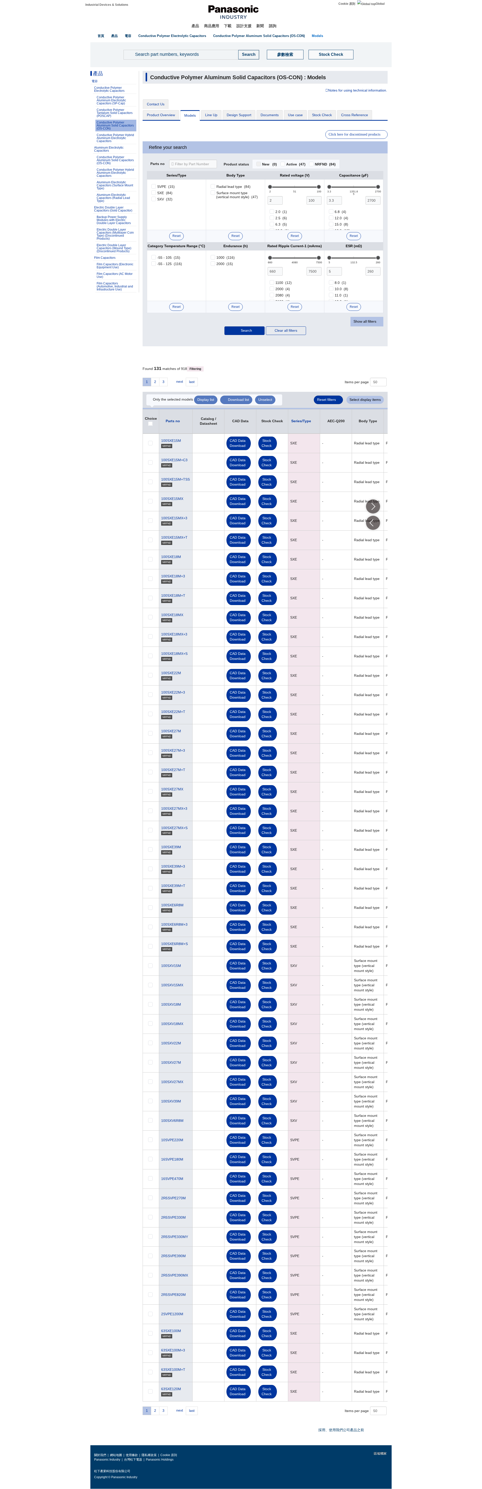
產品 (195, 26)
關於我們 (100, 1455)
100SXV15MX (172, 985)
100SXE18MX (172, 615)
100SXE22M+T (173, 712)
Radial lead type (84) (233, 187)
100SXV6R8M (172, 1121)
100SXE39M (171, 847)
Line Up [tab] (211, 115)
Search (246, 330)
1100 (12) (283, 283)
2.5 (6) (281, 218)
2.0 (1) (281, 212)
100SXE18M (171, 557)
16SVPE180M (172, 1159)
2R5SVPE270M (173, 1198)
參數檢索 (285, 54)
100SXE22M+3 (173, 692)
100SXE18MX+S (174, 654)
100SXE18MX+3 (174, 634)
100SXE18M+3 (173, 576)
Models (317, 36)
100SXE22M (171, 673)
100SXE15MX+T (174, 537)
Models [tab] (190, 115)
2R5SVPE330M (173, 1217)
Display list (205, 400)
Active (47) (296, 164)
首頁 (101, 36)
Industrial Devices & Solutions (106, 5)
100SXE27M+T (173, 770)
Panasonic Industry (107, 1459)
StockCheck (267, 443)
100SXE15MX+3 (174, 518)
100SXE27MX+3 (174, 808)
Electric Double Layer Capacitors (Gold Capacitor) (113, 209)
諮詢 (272, 26)
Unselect (265, 400)
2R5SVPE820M (173, 1295)
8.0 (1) (340, 283)
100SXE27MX (172, 789)
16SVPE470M (172, 1179)
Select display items (365, 400)
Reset (176, 236)
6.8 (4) (340, 212)
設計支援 (244, 26)
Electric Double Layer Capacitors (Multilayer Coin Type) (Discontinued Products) (115, 234)
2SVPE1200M (172, 1314)
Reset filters (326, 400)
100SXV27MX (172, 1082)
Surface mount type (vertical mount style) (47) (237, 195)
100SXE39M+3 (173, 866)
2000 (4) (282, 289)
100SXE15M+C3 (174, 460)
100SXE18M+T (173, 595)
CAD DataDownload (238, 443)
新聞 (260, 26)
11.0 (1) (341, 295)
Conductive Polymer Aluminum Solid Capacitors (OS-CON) (259, 36)
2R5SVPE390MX (174, 1275)
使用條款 (132, 1455)
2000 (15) (224, 264)
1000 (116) (225, 258)
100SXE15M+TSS (175, 479)
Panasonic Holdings (159, 1459)
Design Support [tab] (239, 115)
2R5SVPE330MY (174, 1237)
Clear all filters (286, 330)
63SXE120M (171, 1389)
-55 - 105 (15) (168, 258)
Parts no (157, 164)
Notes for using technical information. (357, 90)
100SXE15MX (172, 499)
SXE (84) (164, 193)
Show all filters (364, 321)
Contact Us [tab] (155, 104)
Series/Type (301, 421)
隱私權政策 (149, 1455)
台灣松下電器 (133, 1459)
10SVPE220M (172, 1140)
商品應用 (211, 26)
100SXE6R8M (172, 905)
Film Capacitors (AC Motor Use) (115, 275)
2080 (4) (282, 295)
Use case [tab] (295, 115)
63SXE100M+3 (173, 1350)
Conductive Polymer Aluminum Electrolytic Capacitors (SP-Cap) (111, 100)
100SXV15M (171, 966)
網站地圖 (116, 1455)
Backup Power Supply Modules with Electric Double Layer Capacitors (114, 220)
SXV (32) (164, 199)
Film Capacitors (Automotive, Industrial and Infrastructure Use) (115, 286)
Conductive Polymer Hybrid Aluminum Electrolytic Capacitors (115, 138)
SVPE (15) (166, 187)
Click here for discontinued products (354, 134)
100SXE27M (171, 731)
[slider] (270, 187)
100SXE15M (171, 441)
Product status (236, 164)
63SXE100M (171, 1331)
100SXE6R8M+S (174, 944)
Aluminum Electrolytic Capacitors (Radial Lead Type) (113, 198)
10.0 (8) (341, 289)
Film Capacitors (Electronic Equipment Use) (115, 266)
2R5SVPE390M (173, 1256)
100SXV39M (171, 1101)
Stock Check (331, 54)
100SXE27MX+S (174, 828)
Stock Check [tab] (322, 115)
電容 (128, 36)
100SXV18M (171, 1004)
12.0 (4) (341, 218)
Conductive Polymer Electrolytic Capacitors (172, 36)
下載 (227, 26)
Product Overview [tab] (161, 115)
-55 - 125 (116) (169, 264)
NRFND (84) (325, 164)
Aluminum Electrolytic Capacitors (109, 149)
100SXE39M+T (173, 886)
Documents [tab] (270, 115)
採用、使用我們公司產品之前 (341, 1430)
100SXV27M (171, 1062)
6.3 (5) (281, 224)
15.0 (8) (341, 224)
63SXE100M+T (173, 1370)
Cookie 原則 (346, 4)
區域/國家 (380, 1453)
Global (380, 4)
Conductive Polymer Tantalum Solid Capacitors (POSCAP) (115, 113)
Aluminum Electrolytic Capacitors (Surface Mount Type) (115, 185)
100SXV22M (171, 1043)
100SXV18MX (172, 1024)
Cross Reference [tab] (354, 115)
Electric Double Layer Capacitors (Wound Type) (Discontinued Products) (114, 248)
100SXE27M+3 (173, 750)
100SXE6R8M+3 (174, 924)
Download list (238, 400)
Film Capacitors (104, 258)
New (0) (269, 164)
